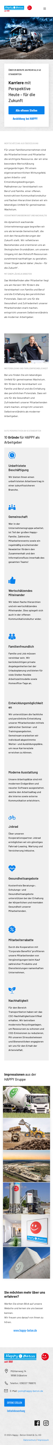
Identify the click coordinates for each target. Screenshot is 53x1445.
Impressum (43, 1439)
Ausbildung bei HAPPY (25, 118)
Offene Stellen (14, 1402)
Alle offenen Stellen (26, 110)
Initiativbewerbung (16, 1411)
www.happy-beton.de (25, 1330)
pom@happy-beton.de (30, 1390)
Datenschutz (29, 1439)
